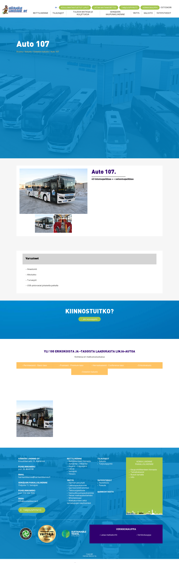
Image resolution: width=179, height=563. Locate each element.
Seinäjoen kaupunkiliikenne (115, 13)
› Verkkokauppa (144, 535)
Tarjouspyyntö (129, 7)
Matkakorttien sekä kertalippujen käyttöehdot (79, 501)
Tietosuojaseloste (77, 490)
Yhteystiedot (164, 13)
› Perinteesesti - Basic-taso (35, 365)
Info (132, 477)
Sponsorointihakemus (79, 488)
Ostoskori (166, 7)
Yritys (136, 13)
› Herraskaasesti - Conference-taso (108, 365)
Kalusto (148, 13)
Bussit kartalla (137, 474)
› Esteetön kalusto (89, 371)
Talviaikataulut (137, 472)
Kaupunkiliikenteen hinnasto (144, 469)
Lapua (71, 468)
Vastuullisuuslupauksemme (81, 493)
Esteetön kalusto (41, 51)
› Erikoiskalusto (144, 365)
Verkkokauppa (150, 7)
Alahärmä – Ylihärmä (78, 463)
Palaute (102, 485)
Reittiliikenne (40, 13)
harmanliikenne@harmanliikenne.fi (34, 477)
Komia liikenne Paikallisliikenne (144, 462)
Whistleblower (75, 498)
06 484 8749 (28, 469)
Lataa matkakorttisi (105, 7)
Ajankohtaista (105, 491)
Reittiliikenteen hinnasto (80, 461)
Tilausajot (58, 13)
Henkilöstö (104, 482)
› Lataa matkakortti (108, 535)
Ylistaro (72, 474)
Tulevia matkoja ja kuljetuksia (83, 13)
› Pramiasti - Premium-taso (71, 365)
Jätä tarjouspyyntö (90, 319)
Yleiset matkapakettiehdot (81, 495)
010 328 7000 (29, 493)
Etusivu (19, 51)
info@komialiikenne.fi (28, 501)
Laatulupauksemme (78, 485)
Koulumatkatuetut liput (75, 7)
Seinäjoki (73, 471)
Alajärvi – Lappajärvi (78, 466)
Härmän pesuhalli (77, 482)
